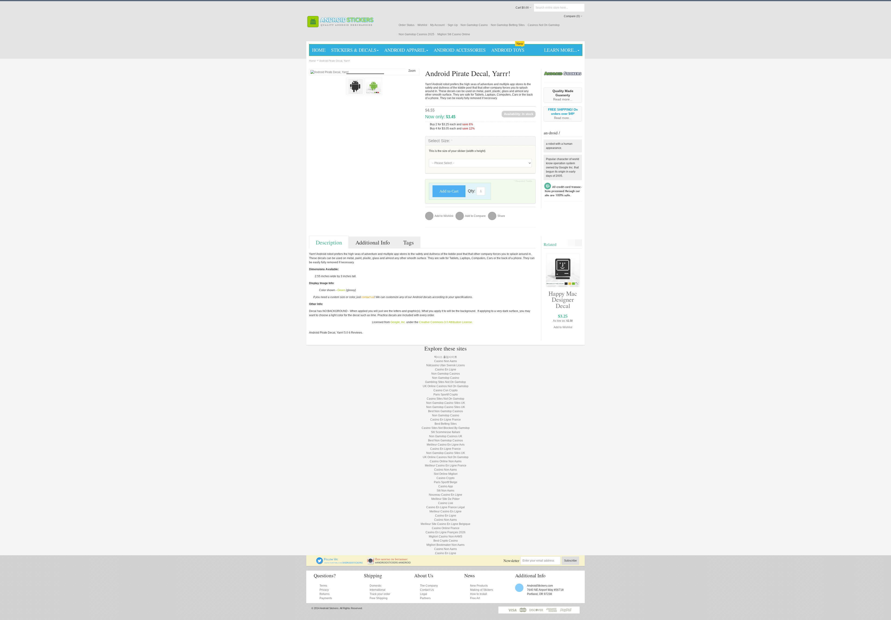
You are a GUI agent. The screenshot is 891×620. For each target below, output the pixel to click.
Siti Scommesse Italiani (445, 432)
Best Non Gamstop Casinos (445, 411)
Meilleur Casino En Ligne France (445, 465)
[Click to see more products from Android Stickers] (563, 73)
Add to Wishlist (563, 327)
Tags (408, 242)
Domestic (375, 585)
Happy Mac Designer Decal (563, 299)
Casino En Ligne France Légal (445, 507)
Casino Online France (445, 528)
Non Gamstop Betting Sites (508, 25)
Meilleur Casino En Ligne (445, 511)
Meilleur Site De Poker (445, 499)
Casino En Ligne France (445, 419)
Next (578, 242)
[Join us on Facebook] (313, 559)
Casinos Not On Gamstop (544, 25)
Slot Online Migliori (446, 473)
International (377, 589)
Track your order (380, 594)
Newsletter (511, 560)
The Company (429, 585)
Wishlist (422, 25)
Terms (323, 585)
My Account (437, 25)
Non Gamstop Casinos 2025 (416, 34)
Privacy (324, 589)
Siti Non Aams (445, 490)
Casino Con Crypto (445, 390)
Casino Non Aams (445, 361)
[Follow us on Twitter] (339, 559)
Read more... (562, 99)
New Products (479, 585)
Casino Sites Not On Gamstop (445, 398)
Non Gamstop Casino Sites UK (445, 403)
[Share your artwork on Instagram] (390, 559)
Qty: (471, 191)
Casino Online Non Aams (446, 461)
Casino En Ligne (445, 369)
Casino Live (445, 503)
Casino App (445, 486)
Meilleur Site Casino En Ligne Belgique (445, 524)
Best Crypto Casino (445, 540)
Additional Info (372, 242)
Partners (425, 598)
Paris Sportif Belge (445, 482)
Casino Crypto (445, 478)
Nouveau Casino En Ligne (445, 494)
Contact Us (427, 589)
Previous (571, 242)
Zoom (412, 70)
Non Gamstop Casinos (445, 373)
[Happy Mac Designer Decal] (563, 270)
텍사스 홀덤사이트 (445, 357)
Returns (324, 594)
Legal (423, 594)
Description (329, 242)
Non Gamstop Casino (474, 25)
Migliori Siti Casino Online (453, 34)
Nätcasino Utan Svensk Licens (445, 365)
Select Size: (440, 141)
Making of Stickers (481, 589)
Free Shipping (378, 598)
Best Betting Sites (446, 423)
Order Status (406, 25)
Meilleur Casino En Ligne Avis (446, 444)
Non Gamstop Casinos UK (445, 436)
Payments (326, 598)
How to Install (478, 594)
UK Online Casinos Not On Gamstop (445, 386)
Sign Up (453, 25)
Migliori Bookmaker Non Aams (445, 544)
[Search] (580, 7)
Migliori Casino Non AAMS (445, 536)
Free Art (475, 598)
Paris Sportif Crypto (445, 394)
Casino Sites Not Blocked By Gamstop (446, 428)
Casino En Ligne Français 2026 (445, 532)
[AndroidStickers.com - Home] (340, 21)
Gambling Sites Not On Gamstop (445, 382)
